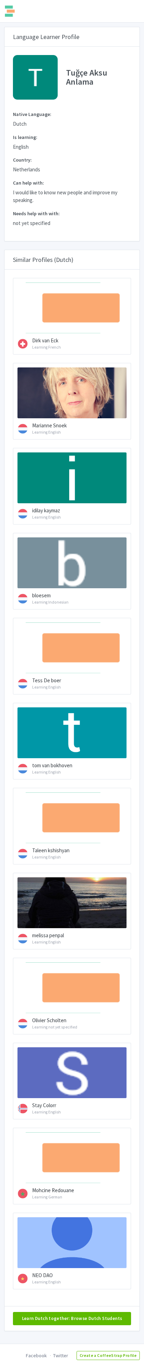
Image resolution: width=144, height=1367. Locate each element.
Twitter (60, 1355)
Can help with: (28, 183)
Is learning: (25, 137)
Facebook (36, 1355)
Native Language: (32, 114)
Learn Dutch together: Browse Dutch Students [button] (72, 1318)
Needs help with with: (36, 213)
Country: (22, 160)
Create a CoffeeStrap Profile (108, 1355)
